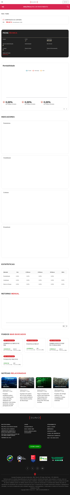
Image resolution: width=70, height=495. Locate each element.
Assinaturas (28, 426)
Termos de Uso (6, 437)
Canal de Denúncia (53, 433)
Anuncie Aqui (51, 431)
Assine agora (35, 446)
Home (2, 13)
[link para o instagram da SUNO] (37, 468)
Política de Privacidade (9, 426)
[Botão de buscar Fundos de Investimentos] (68, 7)
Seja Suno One (29, 429)
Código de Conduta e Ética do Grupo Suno (8, 431)
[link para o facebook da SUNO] (27, 468)
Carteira (13, 19)
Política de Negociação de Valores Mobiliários (10, 435)
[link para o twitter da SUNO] (32, 468)
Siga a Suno (51, 426)
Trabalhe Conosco (53, 435)
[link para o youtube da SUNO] (42, 468)
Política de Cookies (8, 429)
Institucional (6, 424)
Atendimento (51, 424)
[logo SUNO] (33, 2)
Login (26, 424)
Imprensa (50, 429)
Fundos (7, 13)
